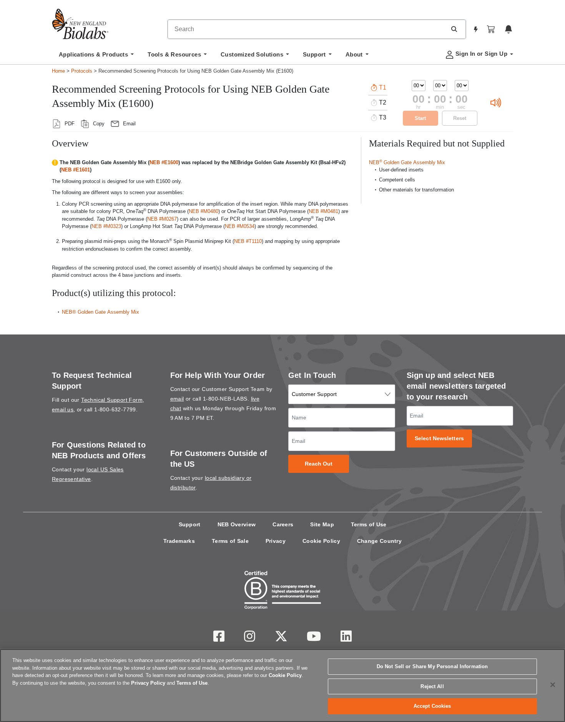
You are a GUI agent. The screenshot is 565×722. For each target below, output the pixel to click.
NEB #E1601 (75, 170)
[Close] (552, 684)
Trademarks (179, 541)
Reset (459, 118)
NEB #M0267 (162, 219)
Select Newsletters (439, 438)
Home (58, 71)
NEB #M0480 (203, 211)
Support (190, 524)
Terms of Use (369, 524)
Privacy (276, 541)
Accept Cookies (432, 706)
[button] (453, 28)
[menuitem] (96, 56)
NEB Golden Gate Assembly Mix (407, 162)
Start (420, 118)
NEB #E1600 (164, 162)
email (177, 399)
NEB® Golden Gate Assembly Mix (100, 312)
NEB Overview (237, 524)
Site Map (322, 524)
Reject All (432, 686)
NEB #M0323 (106, 226)
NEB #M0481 (323, 211)
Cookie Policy (321, 541)
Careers (283, 524)
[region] (282, 685)
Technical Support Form (112, 400)
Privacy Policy (148, 683)
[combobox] (307, 29)
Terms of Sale (230, 541)
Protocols (81, 71)
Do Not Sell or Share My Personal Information (432, 666)
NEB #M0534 (239, 226)
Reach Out (319, 464)
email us (62, 409)
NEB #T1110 (248, 241)
